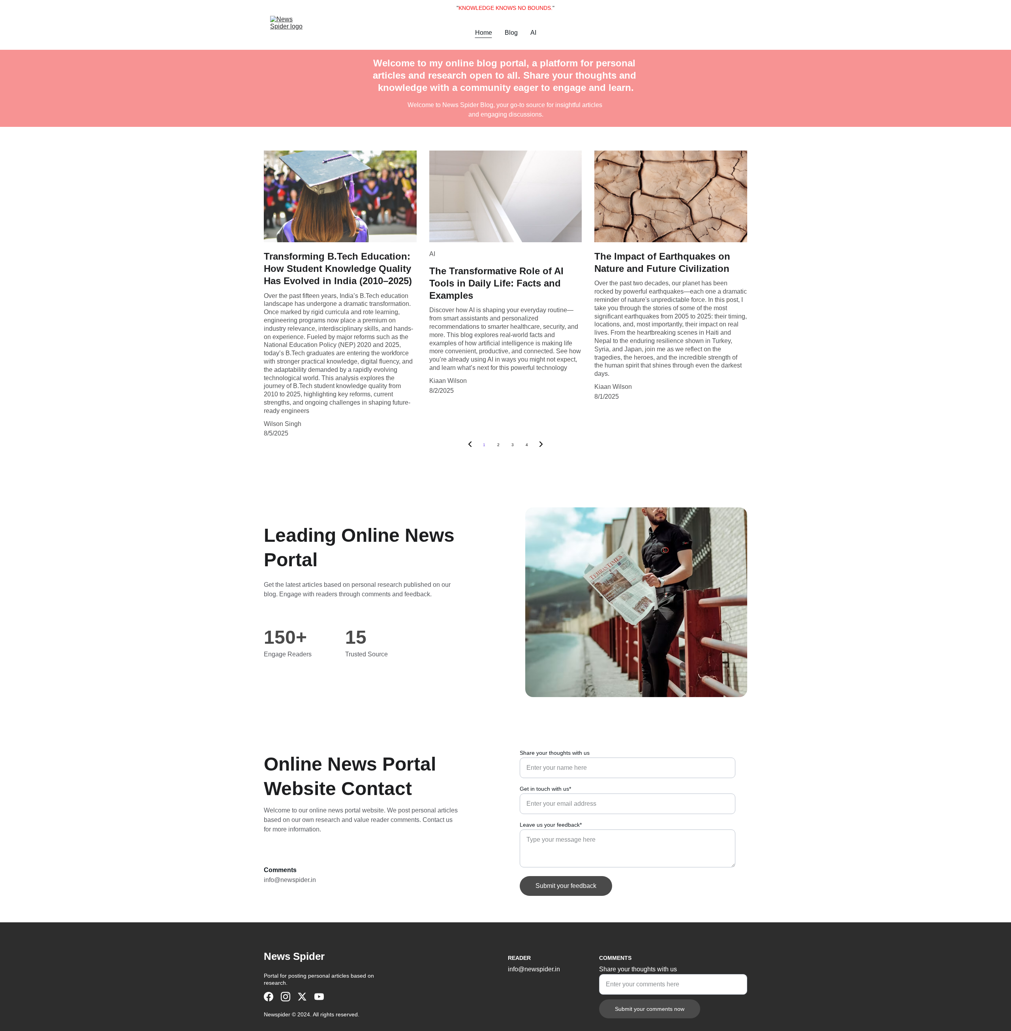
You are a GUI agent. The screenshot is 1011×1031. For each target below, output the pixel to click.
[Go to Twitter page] (302, 996)
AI (533, 32)
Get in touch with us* (545, 789)
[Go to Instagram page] (285, 996)
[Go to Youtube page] (319, 996)
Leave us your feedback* (551, 825)
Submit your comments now (649, 1009)
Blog (511, 32)
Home (483, 32)
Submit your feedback (566, 885)
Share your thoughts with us (555, 753)
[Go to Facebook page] (268, 996)
